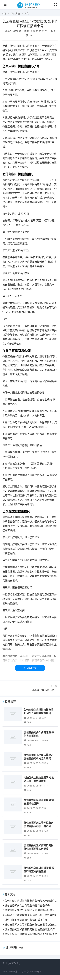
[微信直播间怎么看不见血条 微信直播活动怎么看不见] (13, 827)
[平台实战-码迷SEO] (30, 8)
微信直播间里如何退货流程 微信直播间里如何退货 (38, 846)
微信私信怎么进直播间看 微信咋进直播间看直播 (39, 869)
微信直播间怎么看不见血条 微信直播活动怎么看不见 (38, 824)
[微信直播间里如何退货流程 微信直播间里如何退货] (13, 850)
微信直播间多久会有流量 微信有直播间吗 (39, 733)
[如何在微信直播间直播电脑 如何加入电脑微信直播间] (13, 714)
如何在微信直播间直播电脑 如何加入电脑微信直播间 (38, 711)
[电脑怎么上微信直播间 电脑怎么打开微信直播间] (13, 782)
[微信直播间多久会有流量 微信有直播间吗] (13, 737)
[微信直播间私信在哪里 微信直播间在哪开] (13, 805)
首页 (4, 13)
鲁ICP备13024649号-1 (31, 971)
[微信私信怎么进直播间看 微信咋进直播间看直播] (13, 872)
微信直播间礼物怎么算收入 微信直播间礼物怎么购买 (38, 756)
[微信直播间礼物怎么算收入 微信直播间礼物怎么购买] (13, 759)
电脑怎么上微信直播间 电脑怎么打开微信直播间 (39, 779)
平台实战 (15, 13)
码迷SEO (17, 971)
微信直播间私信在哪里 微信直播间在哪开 (39, 801)
